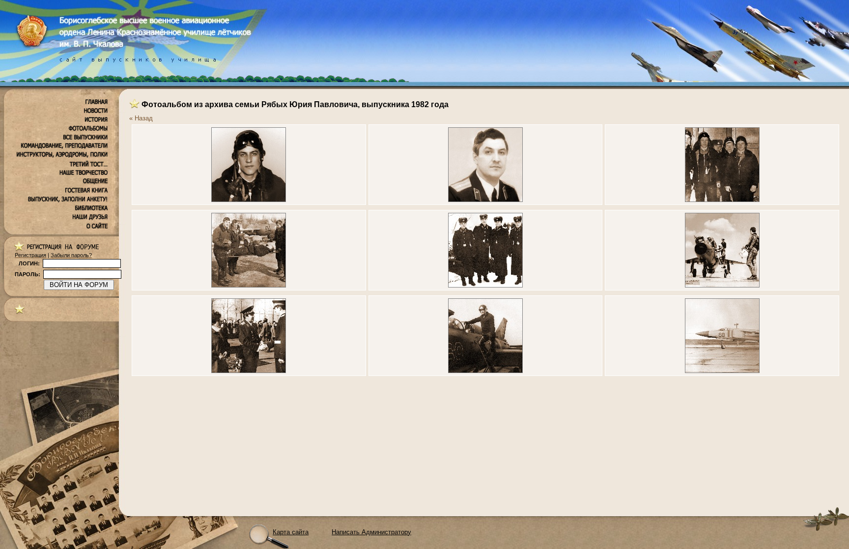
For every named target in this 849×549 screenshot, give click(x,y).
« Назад (141, 118)
